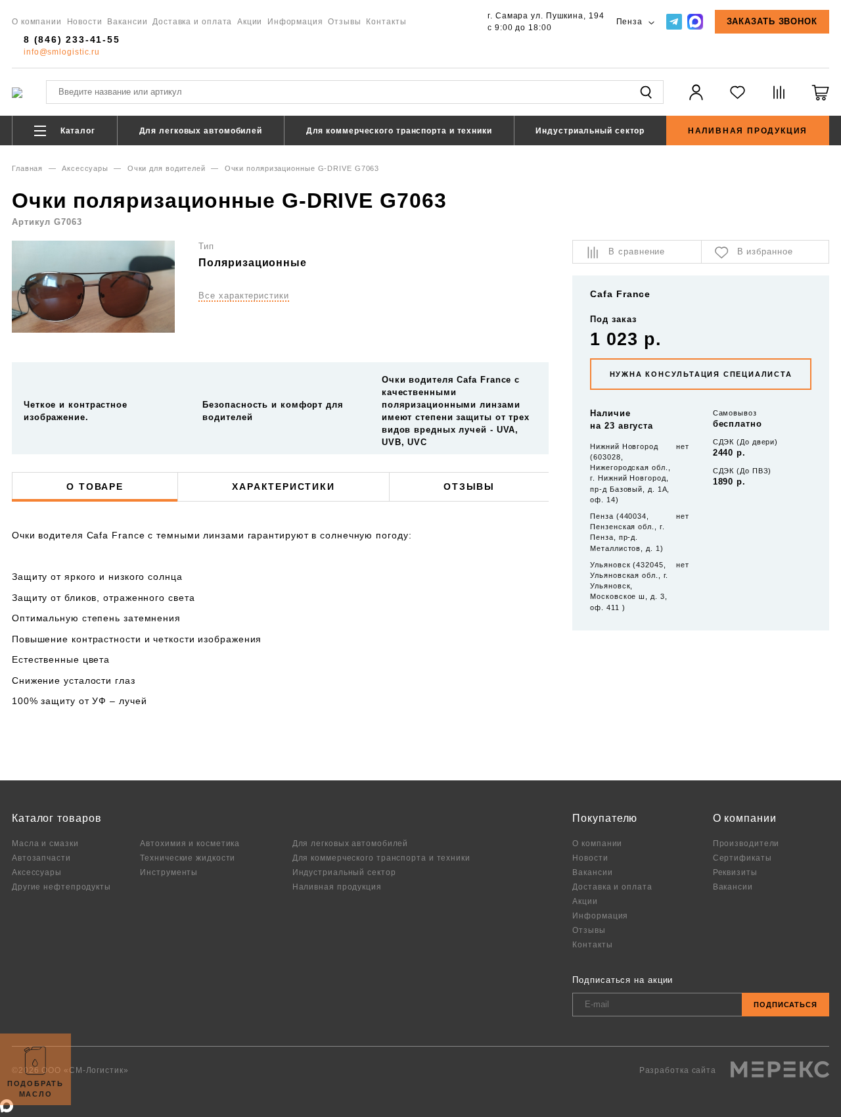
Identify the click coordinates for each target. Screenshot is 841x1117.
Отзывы (344, 21)
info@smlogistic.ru (62, 51)
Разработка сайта (679, 1070)
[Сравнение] (779, 99)
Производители (746, 843)
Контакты (386, 21)
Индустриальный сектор (590, 130)
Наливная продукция (747, 130)
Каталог (76, 130)
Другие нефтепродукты (61, 886)
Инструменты (169, 872)
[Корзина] (820, 99)
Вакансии (127, 21)
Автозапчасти (41, 857)
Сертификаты (742, 857)
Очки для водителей (166, 168)
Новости (84, 21)
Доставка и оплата (192, 21)
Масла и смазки (45, 843)
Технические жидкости (187, 857)
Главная (27, 168)
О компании (37, 21)
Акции (250, 21)
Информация (295, 21)
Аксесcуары (85, 168)
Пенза (630, 21)
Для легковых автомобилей (201, 130)
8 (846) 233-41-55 (72, 39)
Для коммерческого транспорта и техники (399, 130)
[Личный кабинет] (696, 99)
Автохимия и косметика (190, 843)
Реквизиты (735, 872)
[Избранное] (737, 99)
